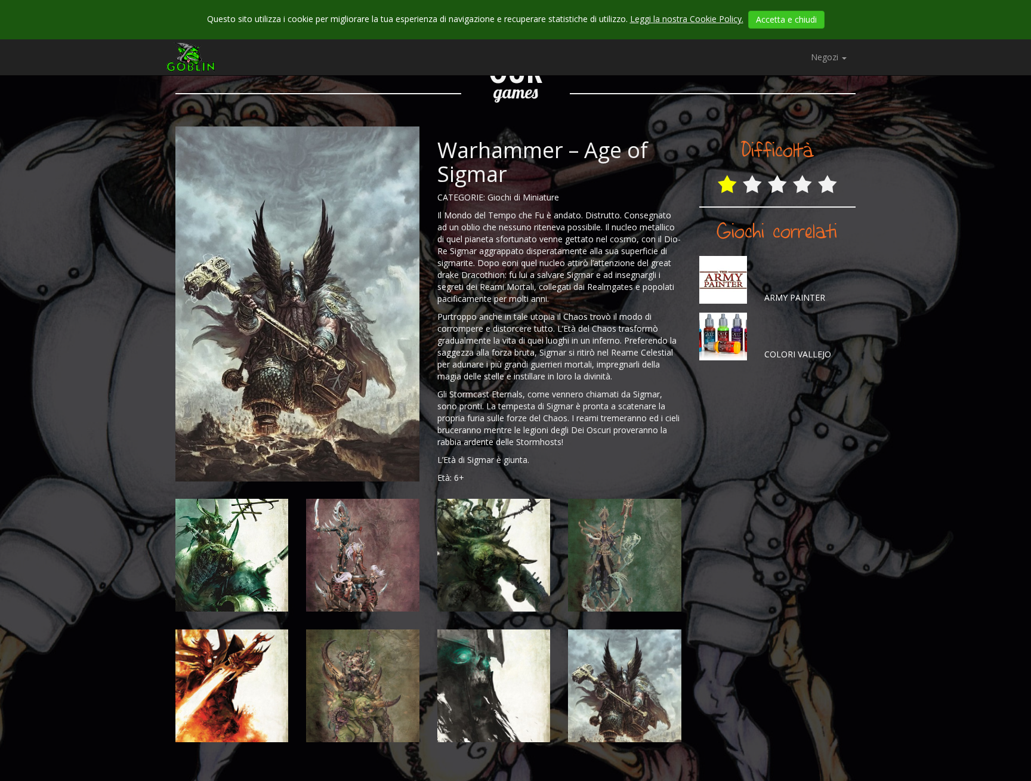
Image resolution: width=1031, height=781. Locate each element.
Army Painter (793, 297)
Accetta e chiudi (786, 19)
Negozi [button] (826, 57)
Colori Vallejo (796, 354)
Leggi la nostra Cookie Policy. (686, 18)
